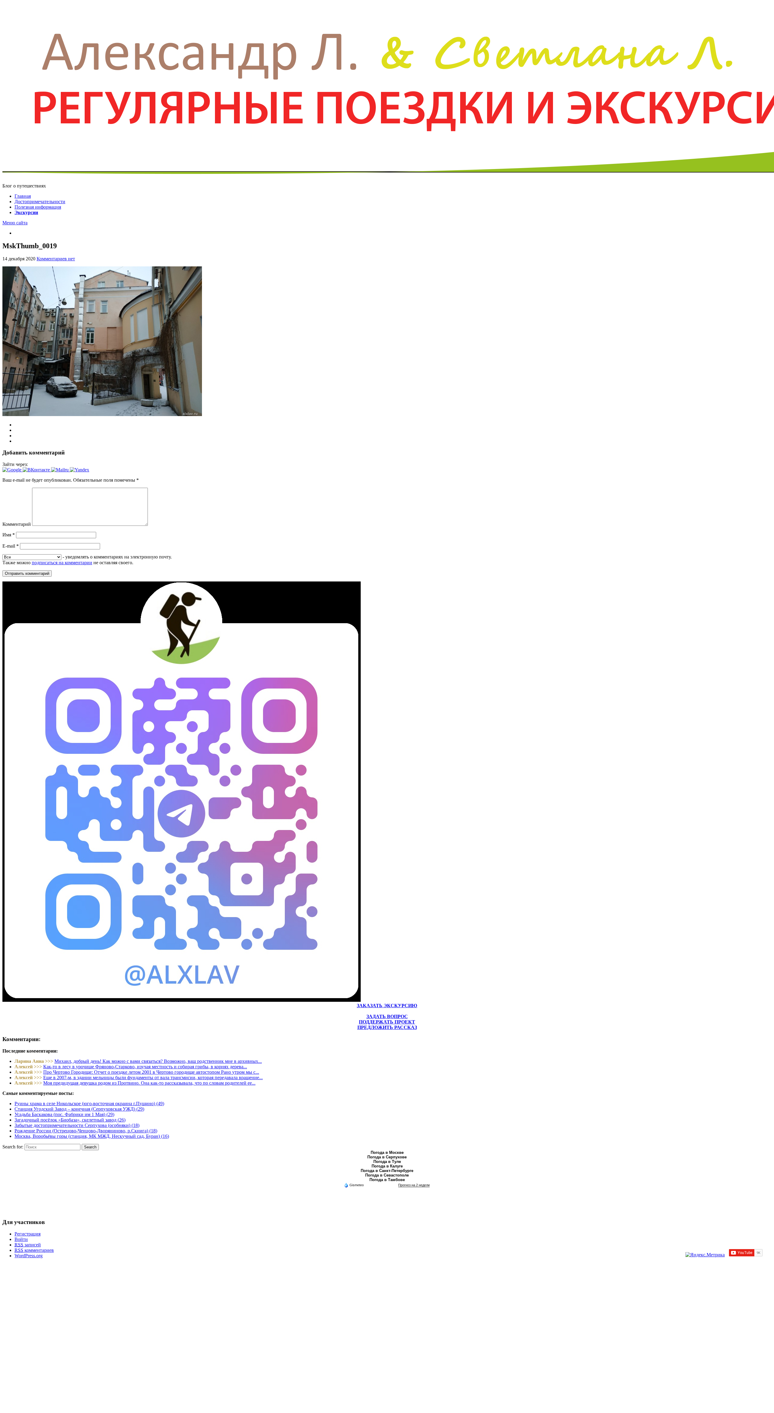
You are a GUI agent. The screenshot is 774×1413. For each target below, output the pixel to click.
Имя (8, 534)
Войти (21, 1239)
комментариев (34, 1250)
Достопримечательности (40, 201)
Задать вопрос (387, 1016)
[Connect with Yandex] (79, 469)
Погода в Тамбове (387, 1179)
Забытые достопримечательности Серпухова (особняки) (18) (77, 1125)
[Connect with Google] (12, 469)
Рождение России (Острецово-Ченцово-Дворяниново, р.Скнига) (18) (86, 1130)
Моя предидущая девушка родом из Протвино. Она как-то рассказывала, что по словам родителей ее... (149, 1083)
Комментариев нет (56, 258)
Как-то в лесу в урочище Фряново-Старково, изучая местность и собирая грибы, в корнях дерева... (145, 1066)
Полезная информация (38, 207)
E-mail (10, 546)
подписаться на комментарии (62, 562)
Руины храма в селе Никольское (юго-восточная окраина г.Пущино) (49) (89, 1103)
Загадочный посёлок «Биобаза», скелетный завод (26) (70, 1119)
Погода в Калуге (387, 1166)
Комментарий (16, 524)
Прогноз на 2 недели (414, 1185)
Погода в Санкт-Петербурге (387, 1170)
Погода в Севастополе (387, 1175)
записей (28, 1244)
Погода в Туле (387, 1161)
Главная (23, 196)
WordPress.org (29, 1255)
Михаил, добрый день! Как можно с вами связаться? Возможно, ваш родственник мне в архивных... (158, 1061)
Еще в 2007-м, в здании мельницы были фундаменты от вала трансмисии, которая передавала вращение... (153, 1077)
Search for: (12, 1146)
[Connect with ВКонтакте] (37, 469)
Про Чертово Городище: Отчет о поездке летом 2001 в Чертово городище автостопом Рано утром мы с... (151, 1072)
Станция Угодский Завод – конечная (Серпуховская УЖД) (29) (79, 1109)
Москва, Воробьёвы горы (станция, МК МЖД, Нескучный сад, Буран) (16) (92, 1136)
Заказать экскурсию (387, 1005)
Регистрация (28, 1233)
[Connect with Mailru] (60, 469)
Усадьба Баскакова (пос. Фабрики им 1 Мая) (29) (64, 1114)
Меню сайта (15, 222)
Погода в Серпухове (387, 1157)
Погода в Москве (387, 1152)
